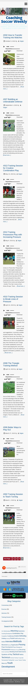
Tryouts (20, 660)
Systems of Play (7, 654)
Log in (22, 681)
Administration (7, 631)
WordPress (17, 681)
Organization (14, 645)
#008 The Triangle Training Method (11, 364)
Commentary (5, 605)
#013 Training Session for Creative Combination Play (13, 168)
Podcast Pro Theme (18, 680)
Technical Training (14, 657)
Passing (22, 645)
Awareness (21, 631)
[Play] (4, 46)
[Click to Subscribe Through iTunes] (14, 582)
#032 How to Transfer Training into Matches (12, 36)
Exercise (4, 609)
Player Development (7, 647)
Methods (17, 641)
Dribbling (4, 638)
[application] (14, 46)
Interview (4, 613)
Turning (24, 660)
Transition (16, 660)
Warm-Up (4, 663)
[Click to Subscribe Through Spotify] (14, 596)
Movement (5, 645)
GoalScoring (17, 638)
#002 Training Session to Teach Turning (13, 495)
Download (19, 50)
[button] (14, 4)
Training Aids (11, 660)
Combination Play (17, 633)
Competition (4, 636)
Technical (6, 657)
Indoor (3, 641)
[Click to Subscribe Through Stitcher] (14, 589)
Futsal (12, 638)
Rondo (3, 651)
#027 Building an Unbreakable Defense (12, 100)
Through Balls (20, 657)
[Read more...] (7, 155)
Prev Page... (7, 558)
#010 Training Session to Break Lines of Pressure (13, 299)
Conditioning (10, 636)
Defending (22, 636)
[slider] (12, 46)
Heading (23, 638)
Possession (6, 649)
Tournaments (5, 660)
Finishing (8, 638)
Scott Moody (6, 651)
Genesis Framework (9, 681)
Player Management (17, 647)
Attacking (14, 631)
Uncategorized (6, 621)
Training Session (6, 617)
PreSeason (12, 649)
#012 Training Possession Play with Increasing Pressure (12, 234)
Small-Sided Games (20, 651)
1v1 (2, 631)
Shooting (11, 651)
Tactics (21, 654)
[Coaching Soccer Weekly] (14, 14)
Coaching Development (7, 633)
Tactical (16, 654)
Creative (16, 636)
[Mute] (9, 51)
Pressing (17, 649)
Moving (9, 644)
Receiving (22, 649)
